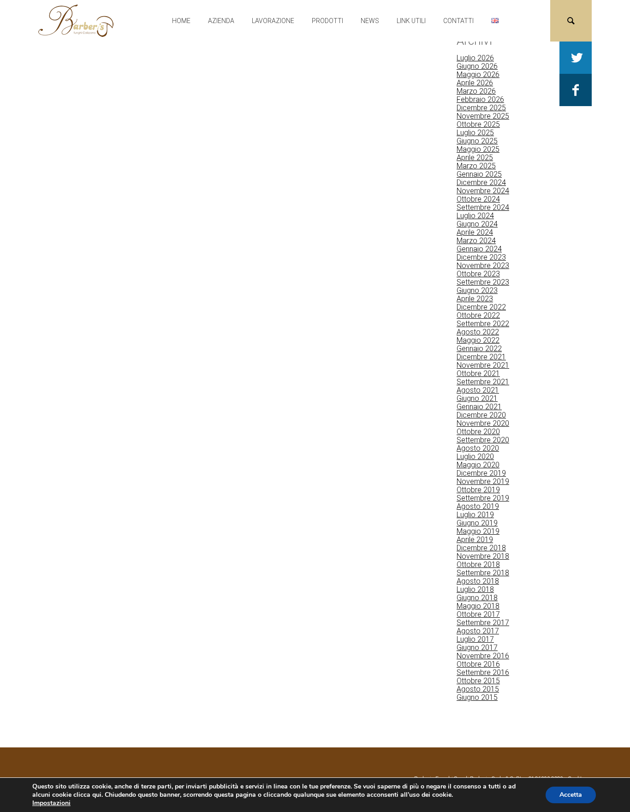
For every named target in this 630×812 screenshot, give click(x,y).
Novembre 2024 (483, 190)
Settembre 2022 (483, 323)
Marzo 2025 (476, 165)
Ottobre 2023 (478, 273)
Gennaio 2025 (479, 174)
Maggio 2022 (478, 340)
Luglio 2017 (475, 639)
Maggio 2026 (478, 74)
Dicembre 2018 (481, 547)
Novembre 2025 (483, 116)
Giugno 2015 (477, 697)
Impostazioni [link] (51, 803)
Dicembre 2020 (481, 415)
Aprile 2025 (475, 157)
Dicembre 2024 (481, 182)
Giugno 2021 (477, 398)
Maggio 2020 (478, 464)
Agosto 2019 (478, 506)
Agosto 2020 (478, 448)
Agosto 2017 (478, 631)
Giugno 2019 (477, 523)
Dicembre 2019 (481, 473)
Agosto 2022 (478, 332)
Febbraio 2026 (480, 99)
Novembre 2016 (483, 655)
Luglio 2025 (475, 132)
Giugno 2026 (477, 66)
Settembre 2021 (483, 381)
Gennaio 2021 (479, 406)
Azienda (221, 20)
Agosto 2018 (478, 581)
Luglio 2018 (475, 589)
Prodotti (327, 20)
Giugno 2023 (477, 290)
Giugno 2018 (477, 597)
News (370, 20)
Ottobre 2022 (478, 315)
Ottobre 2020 (478, 431)
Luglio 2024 (475, 215)
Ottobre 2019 (478, 489)
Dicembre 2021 (481, 356)
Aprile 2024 (475, 232)
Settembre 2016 (483, 672)
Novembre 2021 (483, 365)
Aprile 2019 (475, 539)
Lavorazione (273, 20)
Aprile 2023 (475, 298)
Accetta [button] (570, 794)
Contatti (458, 20)
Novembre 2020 (483, 423)
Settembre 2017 (483, 622)
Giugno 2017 (477, 647)
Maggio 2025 (478, 149)
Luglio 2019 (475, 514)
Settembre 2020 (483, 440)
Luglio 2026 (475, 58)
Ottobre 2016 (478, 664)
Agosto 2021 (478, 390)
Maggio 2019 (478, 531)
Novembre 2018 (483, 556)
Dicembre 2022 (481, 307)
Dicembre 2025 (481, 107)
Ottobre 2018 (478, 564)
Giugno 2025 (477, 141)
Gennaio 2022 (479, 348)
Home (181, 20)
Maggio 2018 (478, 606)
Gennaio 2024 (479, 249)
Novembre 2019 (483, 481)
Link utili (411, 20)
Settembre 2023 (483, 282)
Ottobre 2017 (478, 614)
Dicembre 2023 (481, 257)
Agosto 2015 (478, 689)
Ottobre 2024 (478, 199)
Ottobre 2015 (478, 680)
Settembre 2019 (483, 498)
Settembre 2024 (483, 207)
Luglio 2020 (475, 456)
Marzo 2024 (476, 240)
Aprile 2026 (475, 82)
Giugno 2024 (477, 224)
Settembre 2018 (483, 572)
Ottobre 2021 (478, 373)
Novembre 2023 (483, 265)
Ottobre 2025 (478, 124)
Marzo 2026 (476, 91)
